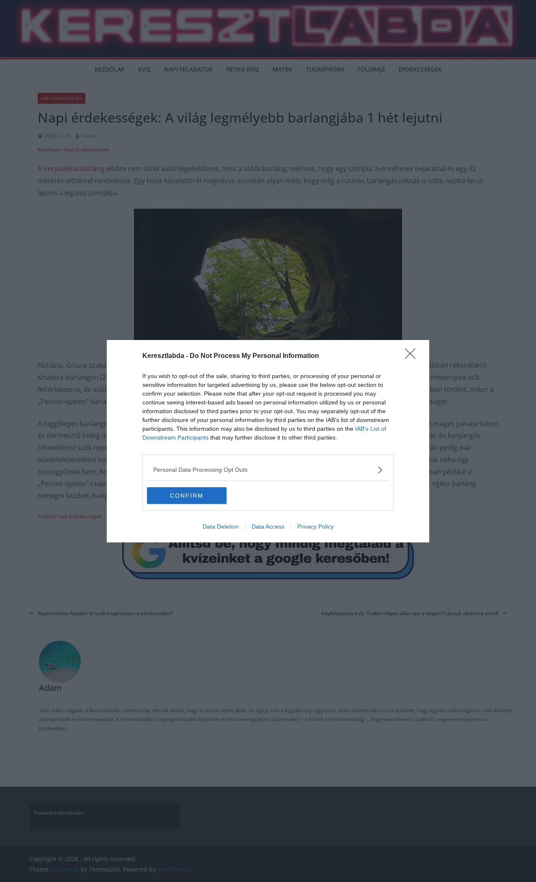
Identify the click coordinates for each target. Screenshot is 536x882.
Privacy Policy (315, 526)
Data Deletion (221, 526)
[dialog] (268, 441)
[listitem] (268, 469)
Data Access (268, 526)
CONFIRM (187, 495)
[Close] (413, 356)
